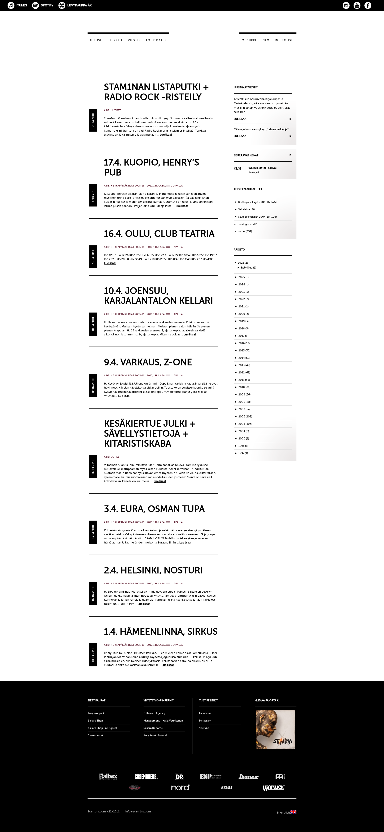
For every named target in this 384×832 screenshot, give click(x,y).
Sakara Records (153, 728)
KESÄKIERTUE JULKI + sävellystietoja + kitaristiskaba (150, 434)
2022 (243, 299)
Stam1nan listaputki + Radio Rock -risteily (156, 92)
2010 (244, 387)
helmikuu (248, 267)
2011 (244, 379)
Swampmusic (96, 735)
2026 (243, 262)
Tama (227, 787)
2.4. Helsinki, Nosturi (153, 570)
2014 (244, 357)
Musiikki (249, 40)
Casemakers (146, 776)
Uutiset (97, 40)
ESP (211, 776)
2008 (244, 401)
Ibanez (248, 776)
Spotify (47, 5)
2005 (245, 423)
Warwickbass (274, 787)
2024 (243, 284)
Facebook (367, 5)
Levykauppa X (96, 713)
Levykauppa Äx (79, 5)
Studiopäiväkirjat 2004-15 (254, 216)
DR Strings (179, 776)
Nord (180, 787)
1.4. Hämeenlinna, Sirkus (161, 632)
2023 (243, 291)
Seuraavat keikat (246, 155)
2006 (245, 416)
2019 (243, 321)
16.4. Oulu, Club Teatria (159, 234)
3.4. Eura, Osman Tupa (154, 509)
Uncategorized (245, 224)
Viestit (134, 40)
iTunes (21, 5)
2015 (244, 350)
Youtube (204, 728)
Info (266, 40)
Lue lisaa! (166, 134)
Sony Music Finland (155, 735)
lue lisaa (240, 118)
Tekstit (116, 40)
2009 (244, 394)
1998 (243, 445)
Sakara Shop (95, 720)
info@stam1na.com (138, 811)
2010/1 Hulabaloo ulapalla (165, 185)
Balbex (108, 776)
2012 (244, 372)
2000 (243, 438)
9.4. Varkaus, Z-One (148, 362)
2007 (244, 409)
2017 (243, 335)
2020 (243, 313)
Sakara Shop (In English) (102, 728)
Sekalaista (244, 209)
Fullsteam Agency (154, 713)
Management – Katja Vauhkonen (163, 720)
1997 (243, 453)
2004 (243, 431)
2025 (243, 277)
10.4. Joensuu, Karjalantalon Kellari (158, 296)
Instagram (346, 5)
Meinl (280, 776)
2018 (243, 328)
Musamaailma (135, 787)
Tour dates (156, 40)
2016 (244, 343)
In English (284, 40)
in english (283, 812)
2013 (244, 365)
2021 (243, 306)
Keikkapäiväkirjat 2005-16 (127, 185)
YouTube (357, 5)
